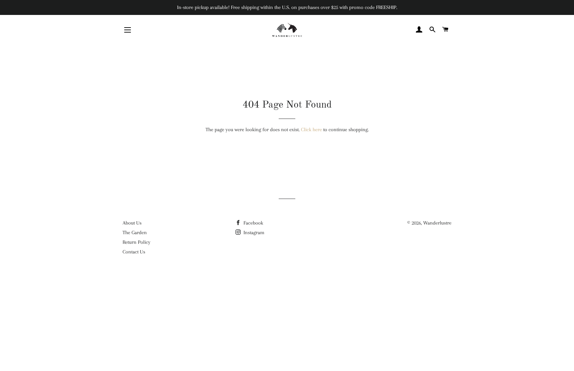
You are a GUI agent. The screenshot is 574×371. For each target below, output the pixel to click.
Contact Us (134, 252)
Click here (311, 130)
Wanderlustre (437, 223)
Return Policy (136, 242)
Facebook (252, 223)
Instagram (253, 232)
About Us (132, 223)
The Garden (135, 232)
